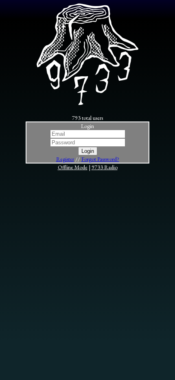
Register (65, 159)
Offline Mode (73, 167)
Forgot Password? (100, 159)
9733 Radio (105, 167)
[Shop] (87, 103)
